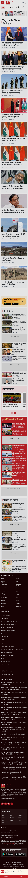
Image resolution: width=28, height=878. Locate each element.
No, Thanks (7, 876)
